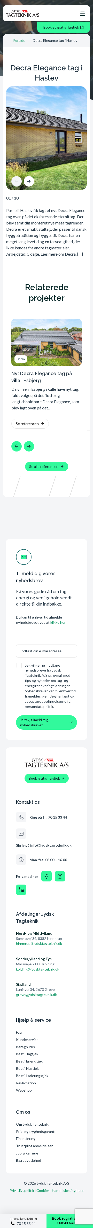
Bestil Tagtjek (27, 1054)
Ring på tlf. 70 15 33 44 (48, 817)
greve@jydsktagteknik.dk (36, 994)
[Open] (82, 14)
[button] (16, 181)
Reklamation (26, 1083)
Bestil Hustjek (27, 1068)
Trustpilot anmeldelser (34, 1146)
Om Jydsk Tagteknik (32, 1124)
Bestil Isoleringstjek (32, 1075)
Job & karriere (27, 1153)
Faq (19, 1032)
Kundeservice (27, 1039)
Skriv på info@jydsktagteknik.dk (44, 845)
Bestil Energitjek (29, 1061)
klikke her (58, 622)
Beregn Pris (25, 1047)
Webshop (24, 1090)
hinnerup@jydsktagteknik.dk (39, 943)
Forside (19, 40)
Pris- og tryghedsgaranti (36, 1131)
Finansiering (25, 1138)
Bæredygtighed (28, 1160)
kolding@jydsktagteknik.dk (37, 969)
